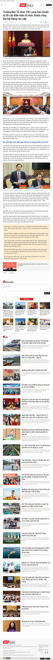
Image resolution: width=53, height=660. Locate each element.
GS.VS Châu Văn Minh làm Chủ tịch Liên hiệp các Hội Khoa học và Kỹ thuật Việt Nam (32, 328)
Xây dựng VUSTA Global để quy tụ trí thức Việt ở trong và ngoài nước (32, 312)
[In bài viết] (43, 22)
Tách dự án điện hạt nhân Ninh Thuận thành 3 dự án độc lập (34, 534)
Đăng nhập (49, 4)
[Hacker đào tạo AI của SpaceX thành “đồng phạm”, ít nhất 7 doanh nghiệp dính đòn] (45, 305)
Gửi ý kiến (47, 293)
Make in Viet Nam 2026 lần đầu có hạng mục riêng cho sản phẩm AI (8, 328)
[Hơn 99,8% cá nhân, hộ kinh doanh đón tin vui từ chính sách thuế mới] (11, 523)
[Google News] (47, 22)
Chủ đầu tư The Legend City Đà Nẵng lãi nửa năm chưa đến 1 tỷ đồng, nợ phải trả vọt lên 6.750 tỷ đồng (8, 313)
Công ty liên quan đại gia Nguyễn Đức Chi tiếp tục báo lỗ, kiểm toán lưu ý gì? (20, 312)
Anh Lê (6, 22)
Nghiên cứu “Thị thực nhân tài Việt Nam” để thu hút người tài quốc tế (36, 564)
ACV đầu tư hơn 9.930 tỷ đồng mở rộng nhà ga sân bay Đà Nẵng (36, 386)
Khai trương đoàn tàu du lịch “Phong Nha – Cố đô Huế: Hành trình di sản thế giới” (35, 342)
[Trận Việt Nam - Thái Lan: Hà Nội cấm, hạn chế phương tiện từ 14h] (11, 464)
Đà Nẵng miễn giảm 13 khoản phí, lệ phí (34, 370)
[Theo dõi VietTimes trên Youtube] (45, 652)
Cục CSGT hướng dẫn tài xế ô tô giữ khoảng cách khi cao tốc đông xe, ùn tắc (36, 446)
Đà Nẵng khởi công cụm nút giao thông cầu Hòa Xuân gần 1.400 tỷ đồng (36, 490)
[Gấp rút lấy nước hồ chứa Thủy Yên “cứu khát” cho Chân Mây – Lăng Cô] (11, 360)
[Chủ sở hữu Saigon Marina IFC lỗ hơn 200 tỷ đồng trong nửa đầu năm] (20, 321)
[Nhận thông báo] (41, 5)
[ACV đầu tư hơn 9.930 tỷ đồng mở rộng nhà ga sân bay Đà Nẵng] (11, 389)
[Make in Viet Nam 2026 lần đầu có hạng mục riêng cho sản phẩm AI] (8, 321)
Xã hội (6, 337)
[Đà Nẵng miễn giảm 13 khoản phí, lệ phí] (11, 375)
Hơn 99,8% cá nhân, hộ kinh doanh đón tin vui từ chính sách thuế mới (35, 520)
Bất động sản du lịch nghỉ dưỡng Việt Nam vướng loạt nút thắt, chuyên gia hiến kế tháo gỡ (35, 432)
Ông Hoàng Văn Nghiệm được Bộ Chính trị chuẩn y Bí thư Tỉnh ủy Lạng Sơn (32, 264)
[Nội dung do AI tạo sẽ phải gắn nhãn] (11, 626)
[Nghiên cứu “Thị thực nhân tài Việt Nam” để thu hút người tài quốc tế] (11, 567)
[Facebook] (40, 22)
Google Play (47, 658)
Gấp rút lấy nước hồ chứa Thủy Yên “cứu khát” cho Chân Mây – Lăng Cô (35, 356)
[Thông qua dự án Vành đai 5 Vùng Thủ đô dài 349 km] (11, 611)
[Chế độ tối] (44, 5)
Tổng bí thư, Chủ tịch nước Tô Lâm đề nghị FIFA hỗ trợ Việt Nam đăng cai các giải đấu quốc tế (35, 401)
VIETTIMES (26, 5)
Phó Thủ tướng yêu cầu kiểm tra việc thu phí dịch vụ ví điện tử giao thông (35, 505)
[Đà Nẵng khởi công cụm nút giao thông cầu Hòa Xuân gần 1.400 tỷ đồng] (11, 494)
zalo (43, 652)
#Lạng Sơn (12, 272)
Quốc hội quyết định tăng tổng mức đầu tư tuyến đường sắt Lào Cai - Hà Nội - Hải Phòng (35, 579)
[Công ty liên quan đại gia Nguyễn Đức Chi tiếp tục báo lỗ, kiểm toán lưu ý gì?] (20, 305)
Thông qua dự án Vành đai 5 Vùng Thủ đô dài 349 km (35, 608)
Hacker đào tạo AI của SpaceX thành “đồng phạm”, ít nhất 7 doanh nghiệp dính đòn (45, 312)
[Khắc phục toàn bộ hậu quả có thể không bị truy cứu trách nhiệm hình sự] (11, 596)
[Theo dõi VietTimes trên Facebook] (41, 652)
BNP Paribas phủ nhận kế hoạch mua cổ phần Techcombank (45, 328)
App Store (42, 658)
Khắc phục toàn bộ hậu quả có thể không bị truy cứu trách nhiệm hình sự (36, 593)
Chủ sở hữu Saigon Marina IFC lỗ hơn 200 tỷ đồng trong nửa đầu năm (20, 328)
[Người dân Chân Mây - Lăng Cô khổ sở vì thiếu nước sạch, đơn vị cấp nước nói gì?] (11, 419)
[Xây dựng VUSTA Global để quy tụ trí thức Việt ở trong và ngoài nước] (32, 305)
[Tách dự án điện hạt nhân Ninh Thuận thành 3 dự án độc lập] (11, 538)
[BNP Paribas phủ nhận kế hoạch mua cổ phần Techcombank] (45, 321)
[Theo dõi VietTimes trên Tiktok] (47, 652)
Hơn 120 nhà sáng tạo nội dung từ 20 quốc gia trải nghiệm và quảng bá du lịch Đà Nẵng (35, 477)
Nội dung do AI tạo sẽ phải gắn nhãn (33, 621)
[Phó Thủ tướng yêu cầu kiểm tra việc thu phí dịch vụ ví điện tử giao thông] (11, 508)
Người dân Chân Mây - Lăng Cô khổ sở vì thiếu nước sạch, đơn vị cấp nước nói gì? (35, 416)
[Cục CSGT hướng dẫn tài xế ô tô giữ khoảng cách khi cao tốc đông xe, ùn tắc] (11, 450)
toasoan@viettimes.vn (45, 645)
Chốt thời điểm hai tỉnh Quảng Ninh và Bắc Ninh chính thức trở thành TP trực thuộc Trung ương (35, 550)
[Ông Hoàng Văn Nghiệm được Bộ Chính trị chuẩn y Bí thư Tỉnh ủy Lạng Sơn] (9, 266)
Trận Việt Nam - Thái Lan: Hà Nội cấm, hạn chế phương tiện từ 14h (35, 461)
